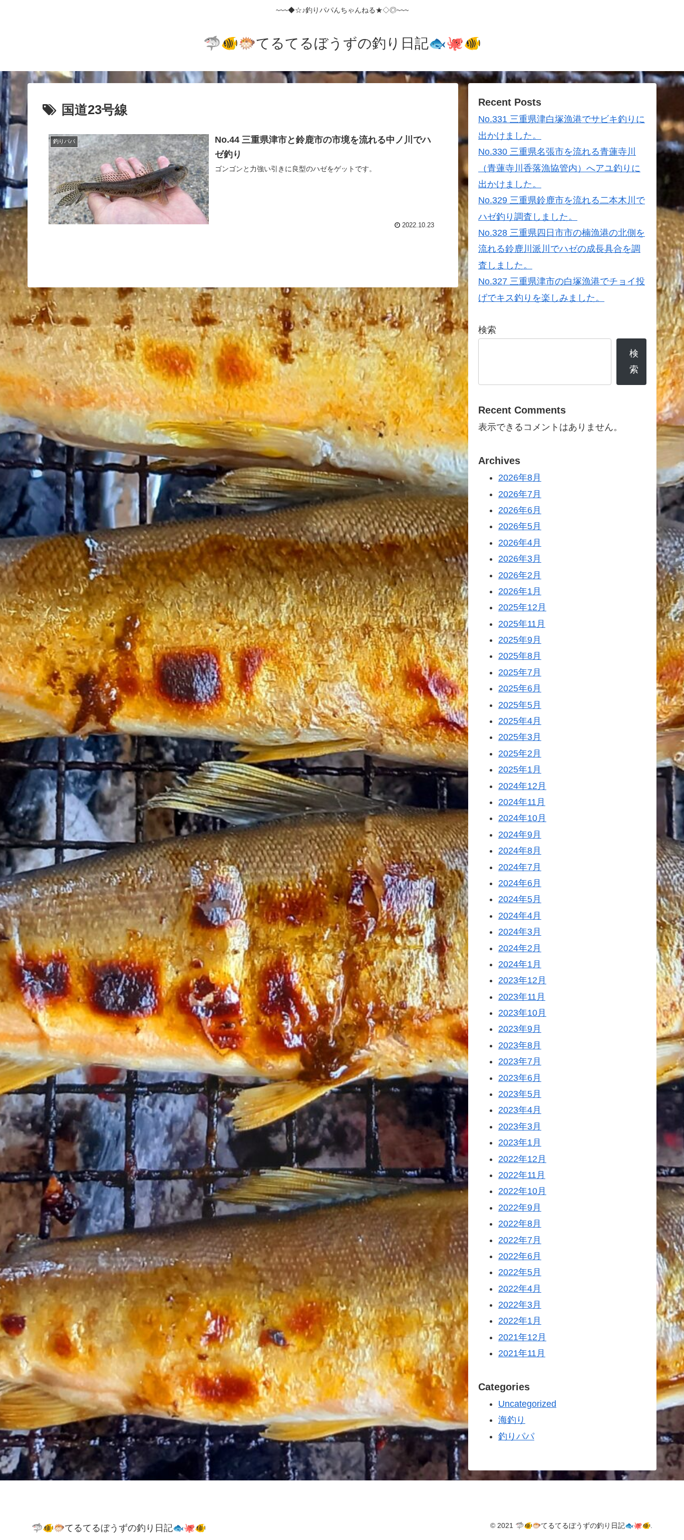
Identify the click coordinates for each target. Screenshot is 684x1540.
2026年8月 (519, 478)
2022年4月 (519, 1288)
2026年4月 (519, 542)
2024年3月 (519, 932)
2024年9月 (519, 834)
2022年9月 (519, 1207)
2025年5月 (519, 704)
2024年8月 (519, 851)
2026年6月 (519, 510)
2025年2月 (519, 753)
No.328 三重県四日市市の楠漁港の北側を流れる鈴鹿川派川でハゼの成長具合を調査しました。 (561, 249)
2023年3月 (519, 1126)
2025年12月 (522, 607)
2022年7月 (519, 1240)
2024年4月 (519, 915)
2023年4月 (519, 1110)
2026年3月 (519, 559)
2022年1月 (519, 1321)
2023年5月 (519, 1094)
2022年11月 (521, 1175)
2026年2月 (519, 575)
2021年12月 (522, 1337)
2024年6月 (519, 883)
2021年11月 (521, 1353)
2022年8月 (519, 1224)
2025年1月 (519, 769)
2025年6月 (519, 688)
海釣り (511, 1420)
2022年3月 (519, 1305)
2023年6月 (519, 1077)
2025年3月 (519, 737)
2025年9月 (519, 640)
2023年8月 (519, 1045)
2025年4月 (519, 721)
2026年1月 (519, 591)
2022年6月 (519, 1256)
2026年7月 (519, 494)
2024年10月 (522, 818)
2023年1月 (519, 1142)
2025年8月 (519, 656)
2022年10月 (522, 1191)
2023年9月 (519, 1029)
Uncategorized (527, 1404)
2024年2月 (519, 948)
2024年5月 (519, 899)
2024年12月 (522, 786)
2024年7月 (519, 867)
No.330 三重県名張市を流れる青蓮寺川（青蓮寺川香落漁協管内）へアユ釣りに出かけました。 (559, 168)
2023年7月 (519, 1061)
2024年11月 (521, 802)
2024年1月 (519, 964)
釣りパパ (516, 1436)
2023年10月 (522, 1013)
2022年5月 (519, 1272)
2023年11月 (521, 996)
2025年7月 (519, 672)
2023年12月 (522, 980)
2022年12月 (522, 1158)
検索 (487, 330)
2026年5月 (519, 526)
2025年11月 (521, 623)
